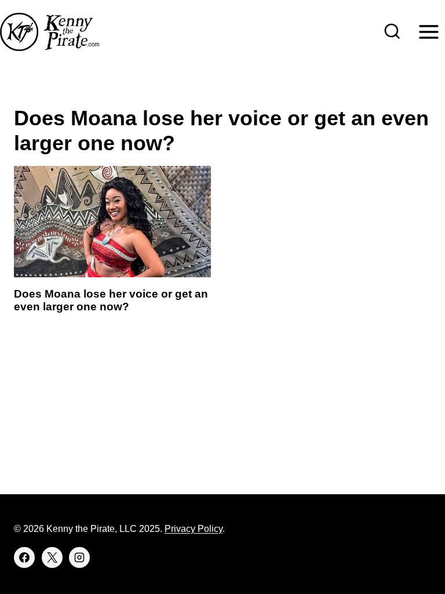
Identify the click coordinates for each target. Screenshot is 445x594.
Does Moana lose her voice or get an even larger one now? (111, 300)
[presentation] (112, 221)
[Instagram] (79, 557)
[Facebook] (24, 557)
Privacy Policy (193, 529)
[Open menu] (428, 31)
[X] (52, 557)
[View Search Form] (392, 31)
